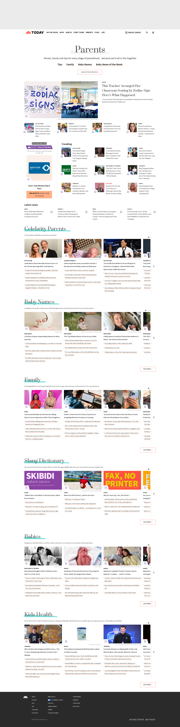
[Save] (26, 116)
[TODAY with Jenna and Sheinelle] (43, 399)
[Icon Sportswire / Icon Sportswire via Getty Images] (122, 634)
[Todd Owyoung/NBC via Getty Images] (122, 248)
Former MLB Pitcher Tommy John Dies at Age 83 (79, 270)
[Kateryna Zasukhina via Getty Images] (82, 321)
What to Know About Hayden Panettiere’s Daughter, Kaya (122, 429)
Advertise (75, 700)
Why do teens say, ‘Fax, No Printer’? (117, 495)
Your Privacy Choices (57, 700)
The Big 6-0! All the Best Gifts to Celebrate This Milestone (82, 421)
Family (70, 64)
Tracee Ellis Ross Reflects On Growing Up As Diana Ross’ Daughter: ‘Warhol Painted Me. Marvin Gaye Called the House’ (119, 266)
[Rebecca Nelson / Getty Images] (82, 399)
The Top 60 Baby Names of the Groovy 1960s (80, 336)
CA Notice (50, 703)
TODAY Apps (35, 710)
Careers (50, 710)
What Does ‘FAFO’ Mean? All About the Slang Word (80, 504)
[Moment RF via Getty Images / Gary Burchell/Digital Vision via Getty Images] (61, 99)
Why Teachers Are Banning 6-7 (34, 502)
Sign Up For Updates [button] (89, 72)
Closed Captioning (53, 713)
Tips (60, 64)
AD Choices (35, 713)
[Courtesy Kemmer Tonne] (122, 321)
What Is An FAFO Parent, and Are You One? (79, 495)
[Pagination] (148, 237)
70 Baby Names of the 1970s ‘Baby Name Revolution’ (121, 352)
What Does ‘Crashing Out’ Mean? (75, 499)
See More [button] (147, 369)
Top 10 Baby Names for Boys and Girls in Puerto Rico (81, 348)
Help (33, 703)
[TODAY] (43, 480)
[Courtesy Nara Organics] (82, 634)
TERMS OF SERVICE (52, 706)
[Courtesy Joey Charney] (43, 634)
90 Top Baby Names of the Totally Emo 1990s (118, 343)
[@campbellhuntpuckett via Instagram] (122, 556)
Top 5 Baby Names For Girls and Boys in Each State (120, 593)
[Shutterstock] (43, 321)
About (34, 697)
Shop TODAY (76, 706)
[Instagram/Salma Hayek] (82, 248)
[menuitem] (52, 32)
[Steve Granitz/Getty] (43, 248)
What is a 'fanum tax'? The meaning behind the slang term (122, 507)
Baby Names (85, 64)
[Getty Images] (43, 556)
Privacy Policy (51, 697)
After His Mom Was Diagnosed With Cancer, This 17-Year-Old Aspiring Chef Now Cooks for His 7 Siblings (41, 652)
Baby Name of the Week (109, 64)
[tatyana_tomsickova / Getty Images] (82, 480)
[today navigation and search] (153, 32)
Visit (33, 706)
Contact (34, 700)
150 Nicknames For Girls (112, 348)
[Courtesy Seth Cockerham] (122, 399)
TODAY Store (76, 703)
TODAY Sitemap (77, 697)
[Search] (147, 32)
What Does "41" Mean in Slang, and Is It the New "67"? (41, 507)
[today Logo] (25, 697)
